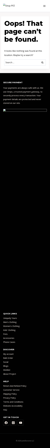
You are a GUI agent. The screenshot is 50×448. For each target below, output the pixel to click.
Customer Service (11, 389)
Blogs (5, 366)
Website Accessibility (13, 405)
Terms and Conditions (13, 401)
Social (5, 362)
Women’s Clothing (11, 326)
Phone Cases (9, 342)
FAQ (5, 409)
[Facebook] (6, 423)
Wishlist (6, 370)
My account (8, 354)
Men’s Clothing (10, 322)
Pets (5, 334)
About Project (9, 374)
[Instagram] (13, 423)
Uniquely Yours (10, 318)
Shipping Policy (10, 393)
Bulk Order (8, 358)
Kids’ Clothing (9, 330)
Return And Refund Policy (14, 385)
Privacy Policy (9, 397)
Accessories (8, 338)
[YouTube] (21, 423)
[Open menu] (44, 6)
